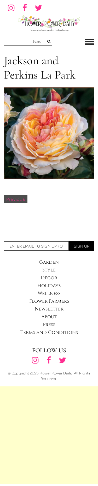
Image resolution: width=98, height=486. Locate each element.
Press (49, 324)
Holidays (49, 285)
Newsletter (49, 309)
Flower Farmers (49, 301)
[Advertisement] (49, 435)
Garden (49, 262)
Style (49, 270)
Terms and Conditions (49, 332)
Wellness (49, 293)
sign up (81, 246)
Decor (49, 278)
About (49, 317)
